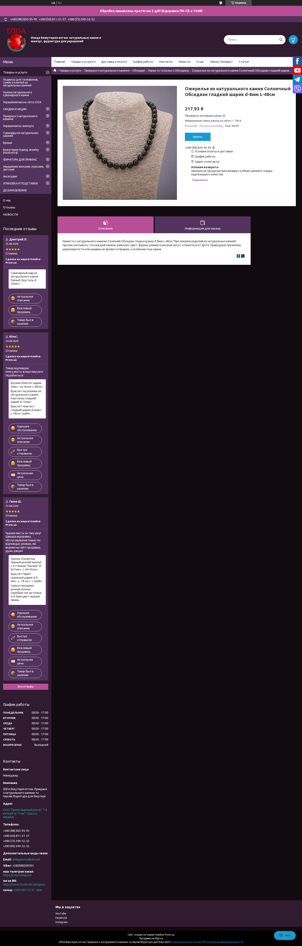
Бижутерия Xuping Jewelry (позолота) (21, 151)
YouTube (60, 913)
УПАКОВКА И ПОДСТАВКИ (20, 183)
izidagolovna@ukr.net (26, 859)
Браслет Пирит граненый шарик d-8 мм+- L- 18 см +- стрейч (26, 577)
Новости (184, 61)
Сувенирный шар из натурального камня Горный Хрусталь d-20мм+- (24, 278)
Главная (59, 61)
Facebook (61, 917)
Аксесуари (10, 176)
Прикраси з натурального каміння (106, 70)
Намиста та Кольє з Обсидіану (168, 70)
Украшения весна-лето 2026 (22, 102)
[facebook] (238, 256)
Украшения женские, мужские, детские (23, 168)
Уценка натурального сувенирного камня (17, 94)
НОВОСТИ (10, 214)
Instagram (61, 922)
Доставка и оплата (114, 61)
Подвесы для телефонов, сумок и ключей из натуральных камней (20, 82)
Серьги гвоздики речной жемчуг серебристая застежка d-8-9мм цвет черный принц (26, 593)
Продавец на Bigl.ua (151, 938)
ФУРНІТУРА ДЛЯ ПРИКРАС (20, 159)
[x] (242, 256)
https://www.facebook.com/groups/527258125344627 (25, 884)
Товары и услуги (82, 61)
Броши (7, 142)
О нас (200, 61)
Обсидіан (138, 70)
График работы (143, 61)
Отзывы (9, 207)
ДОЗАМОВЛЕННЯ (15, 190)
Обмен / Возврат (221, 61)
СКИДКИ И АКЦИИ (15, 109)
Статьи (244, 61)
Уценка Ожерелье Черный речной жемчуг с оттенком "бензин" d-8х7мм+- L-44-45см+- (26, 564)
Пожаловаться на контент (187, 942)
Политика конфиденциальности (224, 942)
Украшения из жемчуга (18, 126)
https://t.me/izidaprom (17, 875)
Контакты (166, 61)
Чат (287, 935)
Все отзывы (26, 686)
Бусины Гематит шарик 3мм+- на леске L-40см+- (27, 384)
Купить (198, 136)
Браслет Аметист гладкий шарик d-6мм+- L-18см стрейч (27, 410)
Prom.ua (169, 934)
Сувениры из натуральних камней (20, 134)
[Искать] (281, 39)
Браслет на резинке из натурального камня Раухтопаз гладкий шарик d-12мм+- (26, 397)
